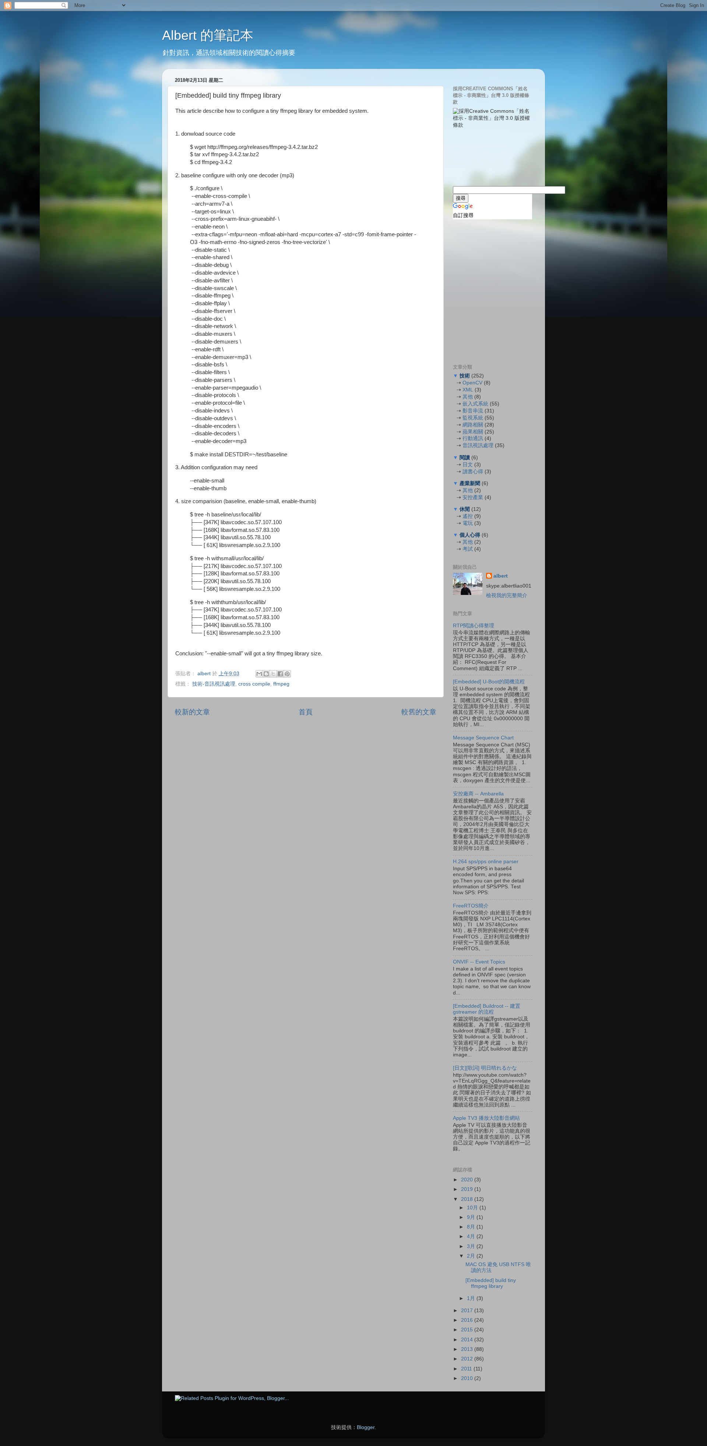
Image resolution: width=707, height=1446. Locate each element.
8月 (471, 1227)
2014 (467, 1339)
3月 (471, 1246)
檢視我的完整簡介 (506, 595)
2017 (467, 1310)
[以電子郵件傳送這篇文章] (259, 673)
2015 (467, 1329)
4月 (471, 1236)
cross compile (254, 684)
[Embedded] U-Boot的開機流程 (489, 681)
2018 (467, 1199)
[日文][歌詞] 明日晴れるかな (485, 1068)
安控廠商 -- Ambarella (478, 794)
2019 (467, 1189)
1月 (471, 1298)
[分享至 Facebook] (280, 673)
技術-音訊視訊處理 (213, 684)
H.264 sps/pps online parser (485, 861)
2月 (471, 1256)
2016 (467, 1320)
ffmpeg (281, 684)
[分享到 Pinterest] (287, 673)
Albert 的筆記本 (207, 35)
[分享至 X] (273, 673)
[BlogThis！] (266, 673)
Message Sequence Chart (483, 738)
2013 (467, 1349)
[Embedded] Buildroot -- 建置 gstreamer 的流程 (486, 1009)
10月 (473, 1207)
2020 (467, 1179)
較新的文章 (192, 712)
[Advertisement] (490, 156)
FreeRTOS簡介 (471, 906)
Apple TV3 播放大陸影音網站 (486, 1118)
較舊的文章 (418, 712)
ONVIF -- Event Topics (479, 962)
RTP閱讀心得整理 (473, 625)
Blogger (365, 1427)
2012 (467, 1359)
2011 (467, 1369)
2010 (467, 1378)
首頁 (306, 712)
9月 (471, 1217)
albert (204, 673)
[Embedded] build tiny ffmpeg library (490, 1283)
